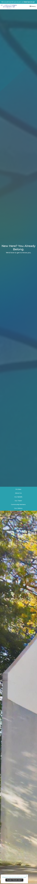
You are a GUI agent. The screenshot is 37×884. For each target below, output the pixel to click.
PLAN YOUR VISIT (14, 880)
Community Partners (18, 504)
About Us (18, 493)
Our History (18, 508)
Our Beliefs (18, 497)
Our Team (18, 500)
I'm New (18, 489)
